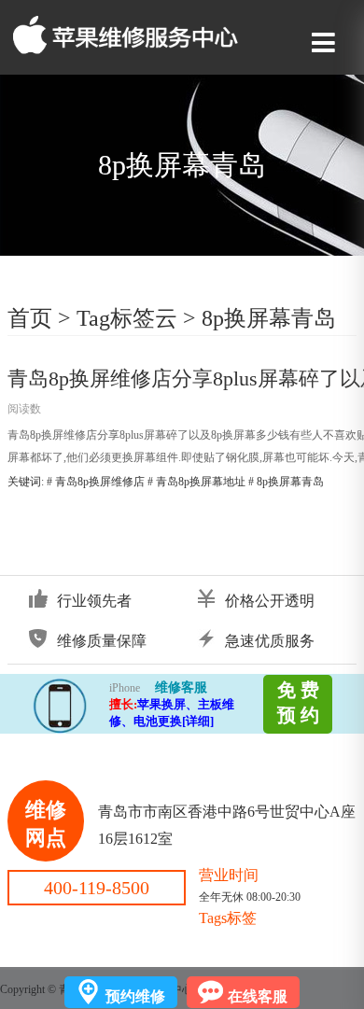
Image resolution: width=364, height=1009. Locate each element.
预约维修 (135, 996)
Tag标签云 (127, 318)
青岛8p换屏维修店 (100, 481)
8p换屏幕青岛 (269, 318)
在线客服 (257, 996)
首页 (29, 318)
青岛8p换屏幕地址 (200, 481)
